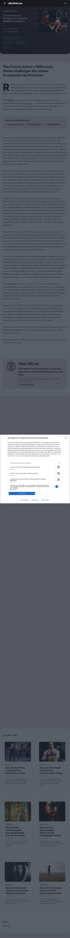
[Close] (66, 438)
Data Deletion (25, 500)
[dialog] (35, 469)
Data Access (35, 500)
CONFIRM (22, 493)
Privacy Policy (45, 500)
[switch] (57, 467)
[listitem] (35, 463)
